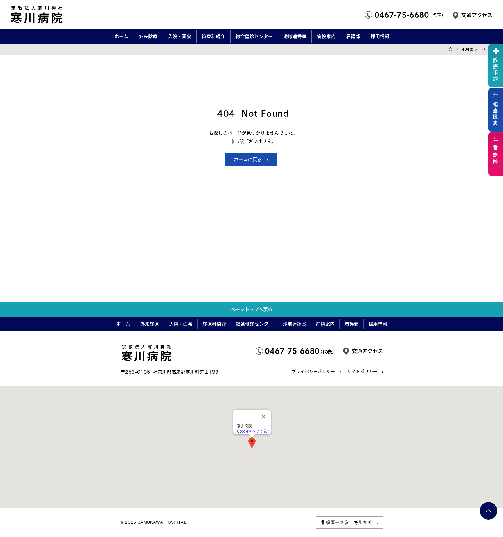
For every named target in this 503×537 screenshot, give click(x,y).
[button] (148, 36)
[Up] (488, 511)
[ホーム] (451, 49)
